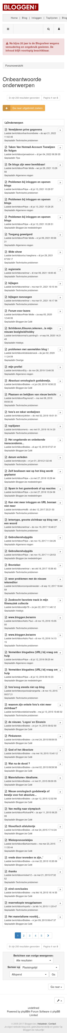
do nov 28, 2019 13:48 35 (41, 370)
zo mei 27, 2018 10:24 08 (43, 491)
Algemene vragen (24, 175)
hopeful (26, 906)
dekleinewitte (29, 711)
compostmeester (31, 585)
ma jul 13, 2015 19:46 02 (50, 711)
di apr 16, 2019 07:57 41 (44, 446)
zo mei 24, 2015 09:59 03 (44, 739)
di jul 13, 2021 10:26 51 (42, 223)
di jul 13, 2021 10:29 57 (42, 189)
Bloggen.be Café (24, 321)
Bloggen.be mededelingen (29, 227)
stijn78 (26, 606)
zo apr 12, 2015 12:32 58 (44, 798)
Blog (24, 17)
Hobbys (19, 342)
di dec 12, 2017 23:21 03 (42, 509)
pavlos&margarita (31, 690)
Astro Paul (28, 620)
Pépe (25, 189)
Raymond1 (28, 398)
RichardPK (28, 812)
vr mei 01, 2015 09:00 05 (44, 780)
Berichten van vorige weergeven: (33, 958)
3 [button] (29, 935)
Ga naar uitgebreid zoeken (28, 108)
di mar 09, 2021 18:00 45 (44, 272)
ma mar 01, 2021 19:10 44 (44, 286)
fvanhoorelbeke (30, 133)
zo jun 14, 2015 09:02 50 (44, 725)
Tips (18, 157)
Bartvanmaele (30, 843)
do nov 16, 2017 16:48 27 (44, 526)
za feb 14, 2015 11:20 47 (45, 906)
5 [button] (41, 935)
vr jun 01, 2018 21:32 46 (40, 460)
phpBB (25, 1011)
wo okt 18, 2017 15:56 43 (44, 568)
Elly (25, 370)
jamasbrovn (28, 154)
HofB (25, 509)
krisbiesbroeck (30, 352)
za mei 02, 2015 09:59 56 (44, 767)
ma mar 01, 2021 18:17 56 (44, 300)
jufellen (26, 415)
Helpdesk (42, 1023)
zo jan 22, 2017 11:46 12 (44, 606)
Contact (52, 1023)
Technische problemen (27, 140)
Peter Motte (28, 168)
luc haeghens (29, 255)
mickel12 (27, 874)
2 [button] (23, 935)
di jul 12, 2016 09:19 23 (42, 676)
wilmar (26, 272)
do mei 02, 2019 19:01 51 (45, 415)
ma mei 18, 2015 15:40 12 (45, 753)
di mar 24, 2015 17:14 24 (44, 829)
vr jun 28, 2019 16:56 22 (44, 384)
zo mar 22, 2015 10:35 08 (44, 861)
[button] (48, 935)
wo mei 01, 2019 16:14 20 (42, 429)
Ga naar (56, 987)
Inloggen (37, 17)
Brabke (26, 384)
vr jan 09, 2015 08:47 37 (44, 920)
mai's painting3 (30, 335)
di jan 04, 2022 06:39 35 (48, 154)
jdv (24, 460)
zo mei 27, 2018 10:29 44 (43, 478)
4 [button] (35, 935)
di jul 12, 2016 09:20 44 (42, 659)
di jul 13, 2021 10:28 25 (42, 206)
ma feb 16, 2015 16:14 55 (44, 892)
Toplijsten (52, 17)
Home (14, 17)
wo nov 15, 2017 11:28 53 (43, 554)
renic (25, 429)
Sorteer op (22, 967)
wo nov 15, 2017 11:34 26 (43, 540)
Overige (20, 360)
